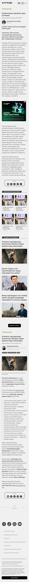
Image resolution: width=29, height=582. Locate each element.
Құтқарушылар (12, 352)
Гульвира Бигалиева (14, 21)
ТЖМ (18, 352)
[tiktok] (9, 524)
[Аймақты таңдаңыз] (19, 3)
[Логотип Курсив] (7, 3)
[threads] (14, 524)
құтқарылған (20, 485)
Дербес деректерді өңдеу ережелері (15, 542)
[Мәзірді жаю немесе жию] (26, 3)
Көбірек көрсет (14, 325)
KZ (22, 3)
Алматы (5, 352)
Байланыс (7, 545)
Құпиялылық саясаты (11, 534)
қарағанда (20, 390)
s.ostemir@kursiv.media (12, 349)
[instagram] (4, 524)
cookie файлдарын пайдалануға (13, 573)
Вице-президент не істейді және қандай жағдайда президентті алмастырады (14, 297)
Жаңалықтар (6, 9)
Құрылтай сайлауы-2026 (11, 552)
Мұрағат (6, 538)
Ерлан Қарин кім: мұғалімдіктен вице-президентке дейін (11, 271)
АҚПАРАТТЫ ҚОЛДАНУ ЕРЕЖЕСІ (12, 549)
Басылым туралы (9, 531)
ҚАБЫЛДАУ (14, 578)
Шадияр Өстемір (12, 346)
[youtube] (20, 524)
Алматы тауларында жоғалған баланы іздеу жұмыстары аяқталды (13, 244)
